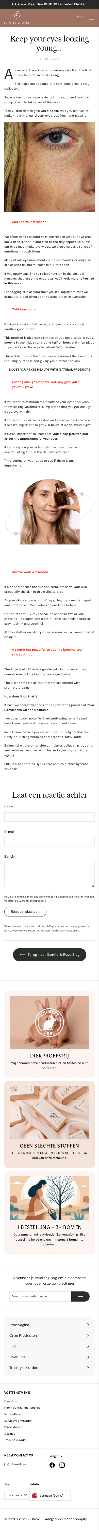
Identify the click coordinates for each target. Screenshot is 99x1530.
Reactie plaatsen (25, 911)
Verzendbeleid (13, 1414)
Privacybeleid (13, 1427)
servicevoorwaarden (21, 930)
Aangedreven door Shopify (66, 1519)
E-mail (9, 832)
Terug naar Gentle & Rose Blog (53, 954)
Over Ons (10, 1401)
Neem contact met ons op (22, 1407)
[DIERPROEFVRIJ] (49, 1022)
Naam (8, 807)
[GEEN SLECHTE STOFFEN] (49, 1112)
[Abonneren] (80, 1296)
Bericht (9, 856)
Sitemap (9, 1433)
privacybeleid (78, 926)
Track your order (15, 1440)
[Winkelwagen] (79, 17)
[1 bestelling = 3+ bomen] (49, 1198)
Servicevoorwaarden (18, 1420)
